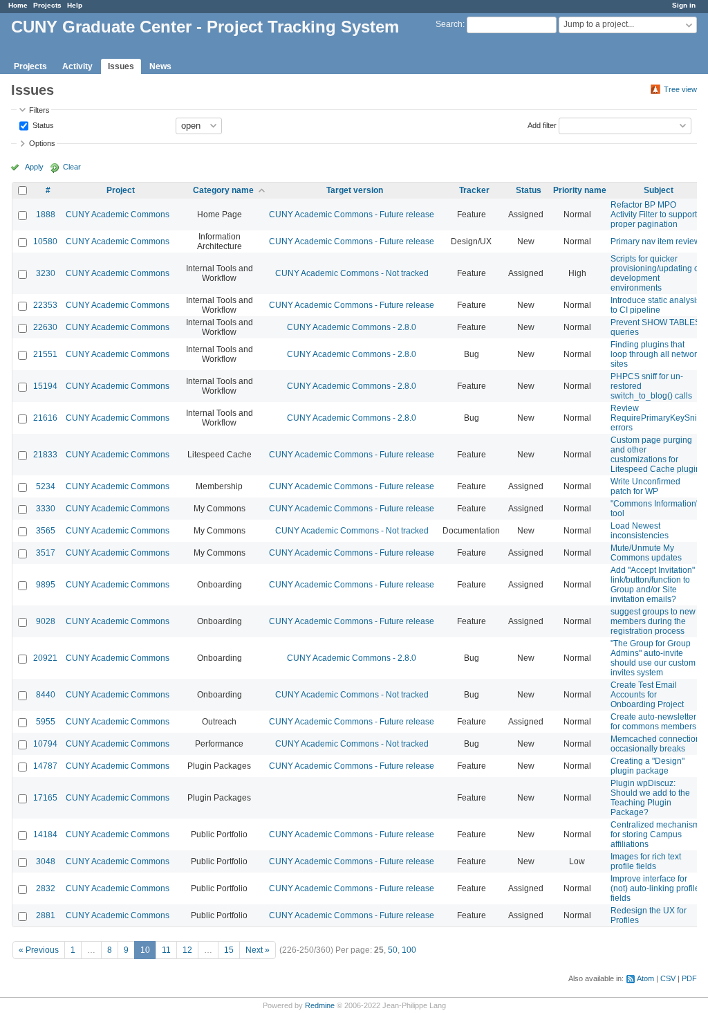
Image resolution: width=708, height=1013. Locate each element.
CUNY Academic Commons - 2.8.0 (351, 327)
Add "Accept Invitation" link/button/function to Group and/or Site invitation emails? (653, 584)
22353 (45, 305)
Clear (72, 167)
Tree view (680, 89)
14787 (45, 766)
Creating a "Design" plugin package (647, 766)
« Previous (39, 950)
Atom (645, 978)
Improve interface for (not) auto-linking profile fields (655, 888)
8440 (45, 695)
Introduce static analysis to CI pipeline (655, 305)
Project (120, 190)
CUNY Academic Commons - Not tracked (352, 273)
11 (166, 950)
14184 (45, 834)
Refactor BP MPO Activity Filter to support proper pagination (654, 214)
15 (229, 950)
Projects (47, 5)
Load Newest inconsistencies (640, 530)
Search (449, 24)
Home (18, 5)
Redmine (320, 1005)
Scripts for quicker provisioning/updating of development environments (656, 273)
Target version (354, 190)
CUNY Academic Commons (117, 214)
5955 (45, 722)
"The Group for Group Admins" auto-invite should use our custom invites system (653, 658)
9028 (45, 621)
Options (42, 143)
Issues (121, 66)
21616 (45, 418)
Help (74, 5)
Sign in (684, 5)
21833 (45, 454)
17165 (45, 798)
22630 (45, 327)
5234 (45, 486)
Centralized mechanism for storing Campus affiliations (655, 834)
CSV (668, 978)
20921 (45, 658)
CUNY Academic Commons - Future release (351, 214)
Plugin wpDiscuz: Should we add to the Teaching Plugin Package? (650, 797)
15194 (45, 386)
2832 (45, 888)
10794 (45, 744)
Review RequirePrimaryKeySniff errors (656, 417)
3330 (45, 508)
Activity (77, 66)
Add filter (542, 124)
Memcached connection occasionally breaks (655, 744)
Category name (223, 190)
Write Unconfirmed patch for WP (645, 486)
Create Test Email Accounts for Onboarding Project (647, 694)
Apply (34, 167)
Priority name (579, 190)
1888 (45, 214)
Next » (257, 950)
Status (42, 124)
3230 (45, 273)
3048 (45, 861)
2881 (45, 915)
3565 (45, 531)
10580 (45, 241)
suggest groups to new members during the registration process (653, 621)
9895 (45, 585)
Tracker (474, 190)
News (160, 66)
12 (187, 950)
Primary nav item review (655, 241)
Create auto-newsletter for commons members (653, 721)
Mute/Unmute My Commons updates (646, 553)
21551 (45, 354)
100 (409, 950)
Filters (39, 110)
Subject (658, 190)
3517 (45, 553)
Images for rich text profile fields (646, 861)
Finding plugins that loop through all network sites (656, 354)
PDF (689, 978)
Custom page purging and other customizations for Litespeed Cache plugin (655, 454)
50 (393, 950)
